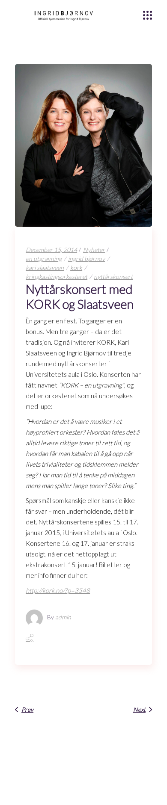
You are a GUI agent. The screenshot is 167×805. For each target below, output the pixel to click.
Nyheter (94, 249)
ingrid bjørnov (86, 258)
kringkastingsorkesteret (56, 276)
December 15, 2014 (51, 249)
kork (76, 267)
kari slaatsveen (45, 267)
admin (63, 617)
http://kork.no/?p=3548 (58, 590)
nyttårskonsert (113, 276)
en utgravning (44, 258)
